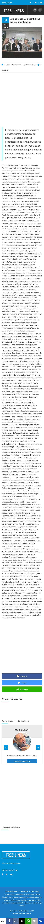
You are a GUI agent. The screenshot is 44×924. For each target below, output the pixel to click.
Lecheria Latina (29, 65)
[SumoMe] (41, 921)
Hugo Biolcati (22, 730)
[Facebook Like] (16, 921)
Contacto (35, 891)
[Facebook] (31, 2)
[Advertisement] (22, 101)
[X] (22, 921)
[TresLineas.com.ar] (14, 10)
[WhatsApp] (28, 921)
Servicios (24, 891)
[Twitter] (37, 2)
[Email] (34, 921)
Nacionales (16, 65)
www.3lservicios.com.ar (22, 914)
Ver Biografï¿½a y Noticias (22, 761)
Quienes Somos (11, 891)
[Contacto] (41, 2)
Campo (7, 65)
